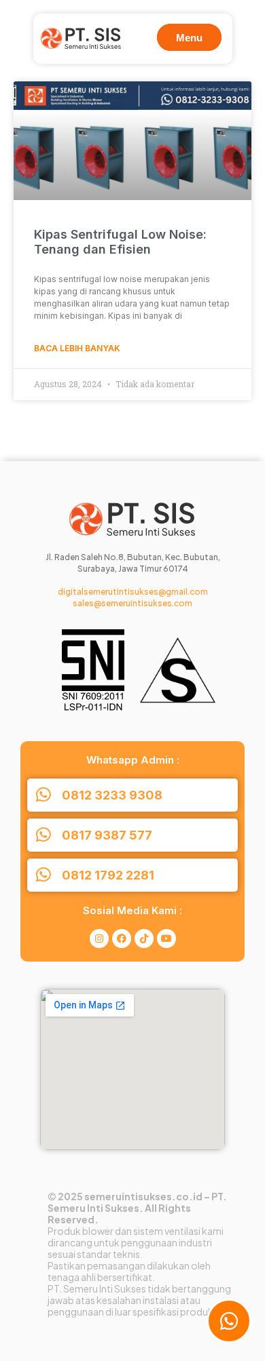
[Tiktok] (144, 938)
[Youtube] (166, 938)
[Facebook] (121, 938)
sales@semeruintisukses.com (132, 603)
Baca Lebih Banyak (77, 348)
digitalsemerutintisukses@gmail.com (133, 592)
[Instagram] (99, 938)
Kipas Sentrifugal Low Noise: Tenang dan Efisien (120, 241)
